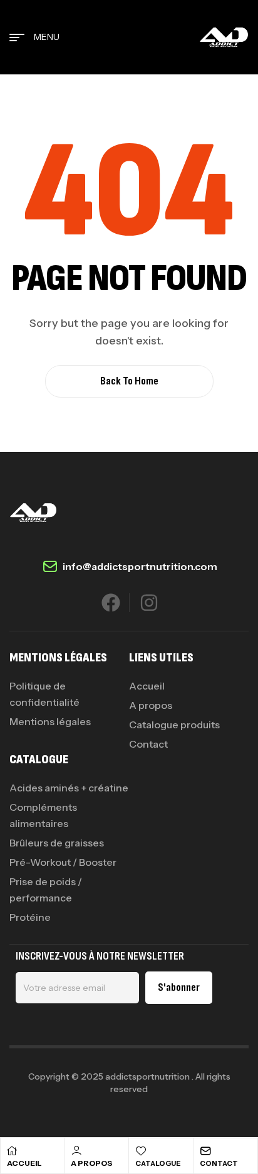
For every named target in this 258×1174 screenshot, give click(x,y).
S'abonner (179, 987)
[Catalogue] (141, 1150)
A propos (91, 1163)
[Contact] (205, 1150)
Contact (219, 1163)
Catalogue (158, 1163)
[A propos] (76, 1150)
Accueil (24, 1163)
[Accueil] (12, 1151)
